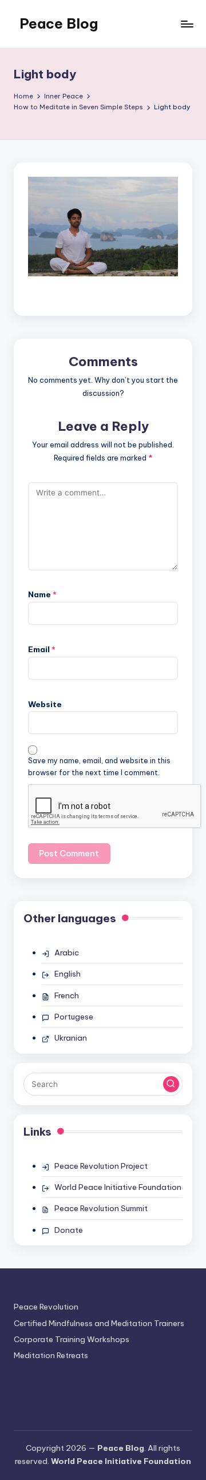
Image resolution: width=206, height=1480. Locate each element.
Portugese (73, 1016)
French (66, 995)
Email (42, 649)
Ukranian (70, 1038)
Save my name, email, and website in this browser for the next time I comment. (99, 766)
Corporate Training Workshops (71, 1339)
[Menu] (186, 24)
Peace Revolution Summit (101, 1208)
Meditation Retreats (51, 1355)
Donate (68, 1230)
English (67, 974)
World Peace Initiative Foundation (117, 1187)
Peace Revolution (46, 1307)
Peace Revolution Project (101, 1166)
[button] (171, 1084)
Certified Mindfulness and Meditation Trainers (99, 1323)
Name (42, 594)
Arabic (66, 952)
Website (45, 704)
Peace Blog (58, 23)
